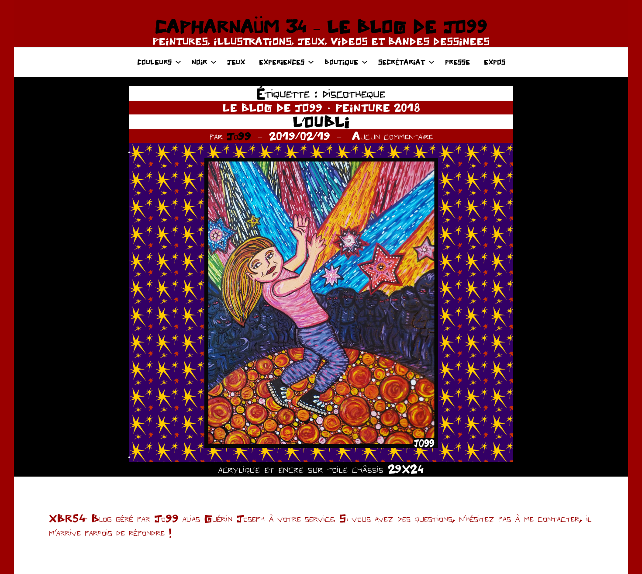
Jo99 (239, 136)
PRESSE (457, 62)
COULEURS (154, 62)
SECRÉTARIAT (401, 62)
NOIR (199, 62)
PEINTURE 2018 (377, 107)
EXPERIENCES (281, 62)
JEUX (236, 62)
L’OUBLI (321, 121)
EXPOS (494, 62)
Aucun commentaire (392, 136)
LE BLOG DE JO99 (272, 107)
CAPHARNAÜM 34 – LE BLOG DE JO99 (321, 26)
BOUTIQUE (341, 62)
